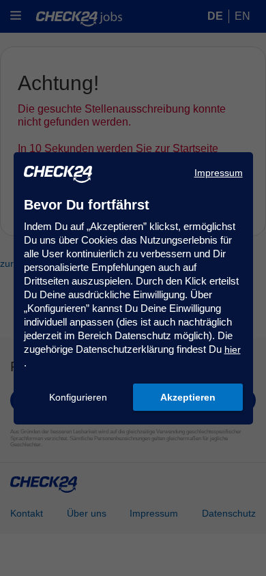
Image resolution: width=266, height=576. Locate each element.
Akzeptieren (188, 397)
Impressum (218, 172)
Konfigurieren (78, 397)
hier (232, 349)
